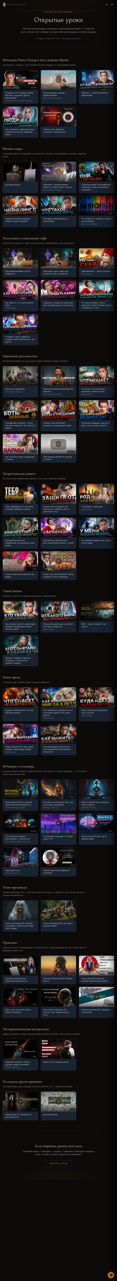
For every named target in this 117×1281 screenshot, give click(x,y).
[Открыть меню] (112, 4)
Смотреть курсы (59, 1163)
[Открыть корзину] (106, 4)
